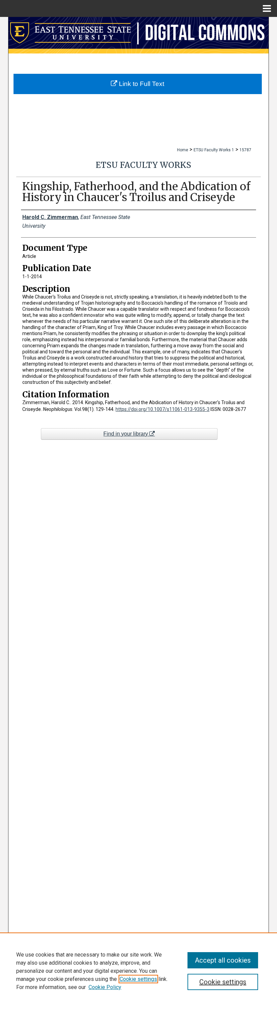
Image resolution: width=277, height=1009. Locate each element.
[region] (138, 971)
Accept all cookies (223, 960)
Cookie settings (138, 979)
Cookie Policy (105, 987)
